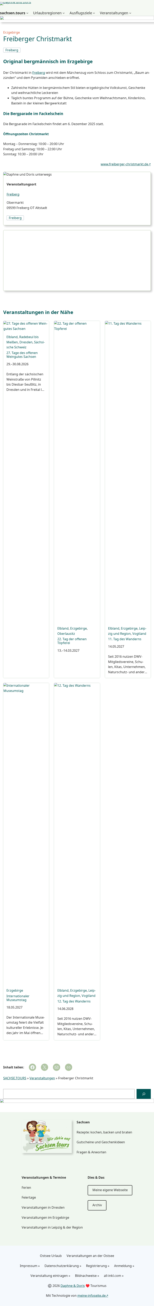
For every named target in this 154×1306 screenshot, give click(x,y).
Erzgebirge (11, 32)
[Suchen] (144, 1094)
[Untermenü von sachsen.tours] (27, 13)
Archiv (97, 1205)
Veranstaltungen (42, 1078)
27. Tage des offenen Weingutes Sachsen (22, 355)
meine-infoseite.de (91, 1295)
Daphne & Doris (73, 1285)
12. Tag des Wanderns (74, 1001)
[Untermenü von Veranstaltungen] (130, 13)
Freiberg (38, 72)
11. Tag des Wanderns (124, 639)
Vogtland (139, 633)
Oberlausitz (66, 633)
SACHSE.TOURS (14, 1078)
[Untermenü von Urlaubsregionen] (64, 13)
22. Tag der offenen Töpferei (72, 641)
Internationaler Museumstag (17, 998)
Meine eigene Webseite (110, 1190)
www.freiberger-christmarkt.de (124, 164)
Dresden (25, 342)
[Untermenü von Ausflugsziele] (94, 13)
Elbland (12, 337)
